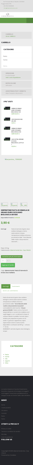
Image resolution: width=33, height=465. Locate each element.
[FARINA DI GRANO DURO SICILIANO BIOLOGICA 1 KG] (7, 108)
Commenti (16, 286)
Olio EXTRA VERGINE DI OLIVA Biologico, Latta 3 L (17, 141)
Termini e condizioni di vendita (10, 431)
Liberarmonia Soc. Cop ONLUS (20, 250)
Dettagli (6, 286)
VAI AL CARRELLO (10, 36)
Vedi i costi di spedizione (13, 77)
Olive (6, 363)
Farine (5, 60)
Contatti (4, 413)
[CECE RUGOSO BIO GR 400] (7, 119)
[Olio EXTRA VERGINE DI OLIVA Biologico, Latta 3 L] (7, 139)
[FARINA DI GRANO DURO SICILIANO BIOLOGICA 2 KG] (7, 128)
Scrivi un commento (10, 291)
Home (3, 405)
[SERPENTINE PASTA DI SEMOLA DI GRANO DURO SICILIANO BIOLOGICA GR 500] (13, 159)
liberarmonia (9, 271)
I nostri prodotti (6, 408)
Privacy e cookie (6, 429)
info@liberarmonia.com (11, 8)
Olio (6, 359)
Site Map (4, 434)
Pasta (5, 56)
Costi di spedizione (7, 437)
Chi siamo (4, 410)
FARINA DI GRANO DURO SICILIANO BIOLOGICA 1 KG (16, 110)
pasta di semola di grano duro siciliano (14, 272)
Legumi (7, 361)
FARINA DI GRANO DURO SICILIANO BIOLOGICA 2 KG (16, 130)
